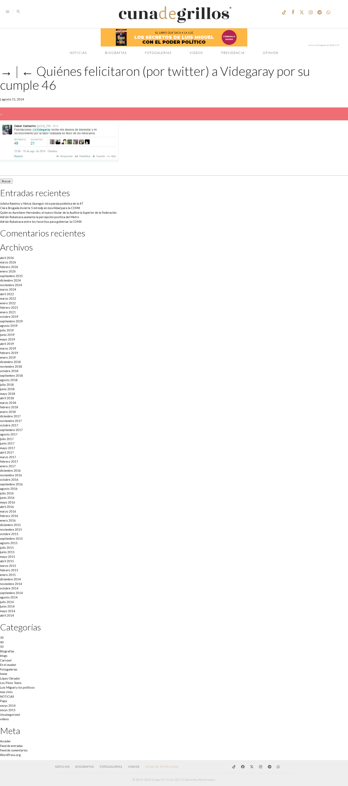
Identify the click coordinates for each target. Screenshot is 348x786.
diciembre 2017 (10, 416)
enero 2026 (8, 271)
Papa (3, 701)
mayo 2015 (7, 556)
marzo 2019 (8, 348)
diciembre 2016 (10, 470)
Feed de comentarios (14, 750)
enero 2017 (8, 466)
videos (4, 719)
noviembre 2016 (11, 475)
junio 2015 (7, 552)
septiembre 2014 (11, 593)
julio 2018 (7, 384)
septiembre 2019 (11, 321)
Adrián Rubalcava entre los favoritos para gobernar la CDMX (41, 221)
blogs (3, 655)
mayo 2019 (7, 339)
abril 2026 (7, 258)
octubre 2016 (9, 479)
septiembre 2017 (11, 430)
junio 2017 (7, 443)
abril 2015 (7, 561)
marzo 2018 (8, 402)
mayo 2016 (7, 502)
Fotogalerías (158, 53)
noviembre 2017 (11, 421)
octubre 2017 (9, 425)
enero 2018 (8, 412)
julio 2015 (7, 547)
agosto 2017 (9, 434)
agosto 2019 (9, 325)
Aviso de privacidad (161, 766)
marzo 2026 (8, 262)
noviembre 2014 (11, 584)
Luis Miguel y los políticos (17, 687)
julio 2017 (7, 439)
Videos (196, 53)
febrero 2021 (9, 307)
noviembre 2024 (11, 285)
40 (2, 642)
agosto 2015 (9, 543)
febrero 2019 (9, 353)
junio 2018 (7, 389)
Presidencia (233, 53)
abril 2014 (7, 615)
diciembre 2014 (10, 579)
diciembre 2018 (10, 362)
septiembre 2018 (11, 375)
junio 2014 (7, 606)
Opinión (270, 53)
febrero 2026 (9, 267)
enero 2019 (8, 357)
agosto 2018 (9, 380)
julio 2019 (7, 330)
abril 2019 (7, 344)
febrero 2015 (9, 570)
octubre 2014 (9, 588)
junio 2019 (7, 334)
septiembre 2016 (11, 484)
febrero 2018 (9, 407)
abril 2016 (7, 507)
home (3, 674)
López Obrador (10, 678)
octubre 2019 (9, 316)
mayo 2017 (7, 448)
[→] (59, 161)
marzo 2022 (8, 298)
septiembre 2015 (11, 538)
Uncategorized (10, 714)
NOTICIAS (7, 696)
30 (2, 637)
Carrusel (5, 660)
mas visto (6, 692)
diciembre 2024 (10, 280)
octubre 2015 (9, 534)
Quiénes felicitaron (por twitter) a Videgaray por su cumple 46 (155, 77)
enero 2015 (8, 575)
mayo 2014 (7, 611)
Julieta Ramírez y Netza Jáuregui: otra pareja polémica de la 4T (41, 203)
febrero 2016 (9, 516)
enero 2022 (8, 303)
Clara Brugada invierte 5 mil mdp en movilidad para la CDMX (40, 208)
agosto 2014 (9, 597)
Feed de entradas (11, 746)
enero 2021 (8, 312)
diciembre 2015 (10, 525)
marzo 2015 (8, 565)
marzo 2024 (8, 289)
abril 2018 (7, 398)
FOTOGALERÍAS (111, 766)
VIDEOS (133, 766)
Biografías (116, 53)
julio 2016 (7, 493)
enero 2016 (8, 520)
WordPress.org (10, 755)
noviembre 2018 (11, 366)
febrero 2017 (9, 461)
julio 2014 (7, 602)
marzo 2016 (8, 511)
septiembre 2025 (11, 276)
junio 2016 (7, 497)
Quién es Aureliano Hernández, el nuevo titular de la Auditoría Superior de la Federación (58, 212)
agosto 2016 (9, 488)
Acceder (5, 741)
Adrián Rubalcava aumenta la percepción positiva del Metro (39, 217)
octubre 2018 (9, 371)
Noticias (78, 53)
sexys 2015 (8, 710)
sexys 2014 (8, 705)
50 (2, 646)
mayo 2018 (7, 393)
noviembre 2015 (11, 529)
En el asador (8, 664)
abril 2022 (7, 294)
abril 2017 (7, 452)
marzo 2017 (8, 457)
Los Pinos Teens (11, 683)
